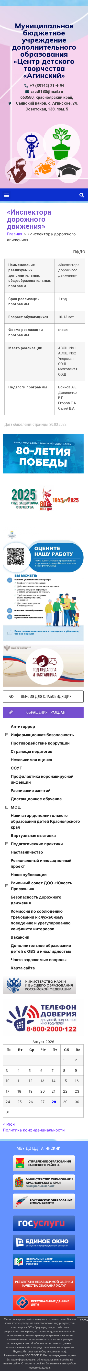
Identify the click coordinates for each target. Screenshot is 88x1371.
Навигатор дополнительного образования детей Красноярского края (45, 821)
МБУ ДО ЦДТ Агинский (38, 1148)
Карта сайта (23, 967)
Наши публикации (29, 874)
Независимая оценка (31, 759)
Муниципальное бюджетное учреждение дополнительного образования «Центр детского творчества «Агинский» (44, 50)
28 (54, 1102)
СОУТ (16, 768)
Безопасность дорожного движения (36, 900)
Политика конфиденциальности (34, 1130)
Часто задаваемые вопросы (38, 959)
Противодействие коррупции (40, 743)
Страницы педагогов (31, 751)
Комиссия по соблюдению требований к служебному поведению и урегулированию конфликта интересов (40, 920)
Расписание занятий (31, 790)
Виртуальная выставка (33, 835)
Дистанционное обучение (36, 798)
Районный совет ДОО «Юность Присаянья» (41, 885)
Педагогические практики (37, 843)
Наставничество (27, 852)
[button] (6, 195)
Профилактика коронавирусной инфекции (42, 779)
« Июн (9, 1124)
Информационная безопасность (42, 734)
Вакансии (20, 937)
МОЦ (16, 807)
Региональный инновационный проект (41, 863)
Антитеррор (23, 726)
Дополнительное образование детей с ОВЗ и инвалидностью (41, 948)
